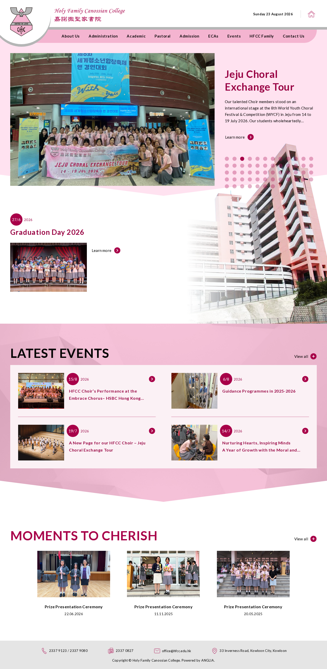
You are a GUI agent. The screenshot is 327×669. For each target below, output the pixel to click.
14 (234, 166)
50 (234, 186)
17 (257, 166)
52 (250, 186)
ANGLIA (207, 660)
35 (303, 173)
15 (242, 166)
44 (280, 179)
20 (280, 166)
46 (296, 179)
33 (288, 173)
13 (227, 166)
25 (227, 173)
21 (288, 166)
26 (234, 173)
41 (257, 179)
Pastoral (163, 36)
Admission (189, 36)
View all (301, 356)
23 (303, 166)
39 (242, 179)
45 (288, 179)
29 (257, 173)
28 (250, 173)
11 (303, 159)
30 (265, 173)
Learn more (235, 137)
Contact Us (294, 36)
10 (296, 159)
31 (273, 173)
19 (273, 166)
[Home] (311, 14)
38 (234, 179)
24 (311, 166)
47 (303, 179)
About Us (71, 36)
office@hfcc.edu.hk (176, 651)
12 (311, 159)
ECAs (213, 36)
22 (296, 166)
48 (311, 179)
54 (265, 186)
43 (273, 179)
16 (250, 166)
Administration (103, 36)
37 (227, 179)
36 (311, 173)
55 (273, 186)
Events (234, 36)
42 (265, 179)
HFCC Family (262, 36)
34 (296, 173)
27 (242, 173)
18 (265, 166)
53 (257, 186)
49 (227, 186)
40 (250, 179)
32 (280, 173)
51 (242, 186)
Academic (136, 36)
